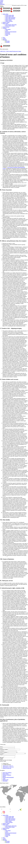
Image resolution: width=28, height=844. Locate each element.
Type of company (3, 752)
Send (1, 758)
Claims (6, 836)
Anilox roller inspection (10, 820)
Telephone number (4, 749)
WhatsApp (2, 4)
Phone (1, 2)
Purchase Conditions (7, 775)
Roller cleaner (5, 824)
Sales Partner (8, 830)
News (4, 837)
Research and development (8, 777)
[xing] (21, 810)
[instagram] (4, 813)
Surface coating (8, 821)
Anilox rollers (5, 815)
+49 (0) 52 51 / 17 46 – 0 (8, 765)
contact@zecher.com (13, 51)
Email (1, 748)
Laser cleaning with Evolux (11, 825)
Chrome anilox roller (9, 817)
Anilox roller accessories (10, 818)
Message (2, 757)
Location (2, 753)
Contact (1, 0)
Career (4, 778)
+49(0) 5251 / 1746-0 (4, 51)
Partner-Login (5, 779)
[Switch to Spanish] (7, 42)
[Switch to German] (7, 41)
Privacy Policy (6, 773)
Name (1, 746)
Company (2, 750)
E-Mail (1, 1)
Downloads (5, 780)
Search (2, 6)
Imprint (4, 776)
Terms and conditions (7, 772)
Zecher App (7, 835)
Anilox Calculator (9, 822)
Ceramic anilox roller (9, 816)
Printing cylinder (6, 823)
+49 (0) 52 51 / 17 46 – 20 (8, 767)
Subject (1, 754)
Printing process (6, 828)
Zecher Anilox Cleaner (10, 827)
